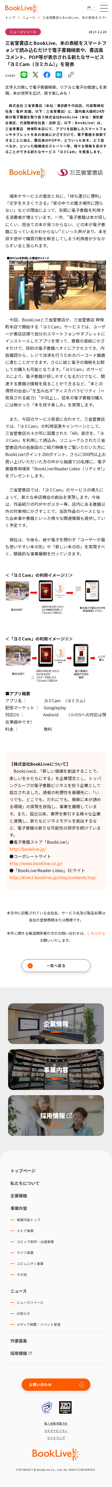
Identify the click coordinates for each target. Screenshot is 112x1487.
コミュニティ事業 (30, 1263)
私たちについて (25, 1183)
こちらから (96, 933)
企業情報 (18, 1195)
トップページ (22, 1170)
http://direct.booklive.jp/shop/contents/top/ (52, 877)
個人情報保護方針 (56, 1423)
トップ (10, 17)
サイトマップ (56, 1438)
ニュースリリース (23, 31)
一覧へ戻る (56, 965)
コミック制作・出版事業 (35, 1241)
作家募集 (18, 1341)
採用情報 (18, 1353)
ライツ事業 (25, 1252)
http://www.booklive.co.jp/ (36, 863)
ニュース (28, 17)
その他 (22, 1274)
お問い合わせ (40, 1384)
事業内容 (18, 1208)
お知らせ (23, 1313)
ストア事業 (25, 1230)
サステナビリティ (56, 1431)
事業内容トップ (28, 1219)
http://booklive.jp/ (27, 849)
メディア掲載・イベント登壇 (38, 1324)
